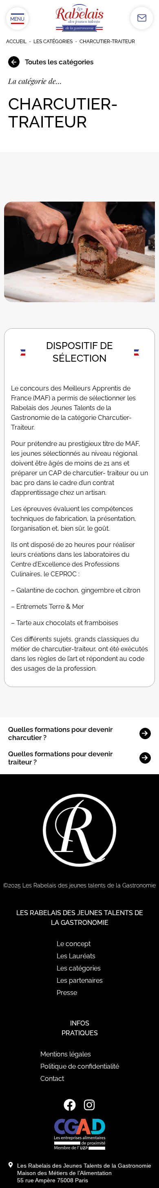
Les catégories (53, 41)
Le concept (74, 944)
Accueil (16, 41)
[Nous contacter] (141, 18)
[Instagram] (89, 1105)
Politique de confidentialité (79, 1066)
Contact (52, 1079)
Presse (67, 993)
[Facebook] (70, 1105)
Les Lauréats (76, 956)
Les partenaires (80, 980)
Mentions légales (65, 1054)
